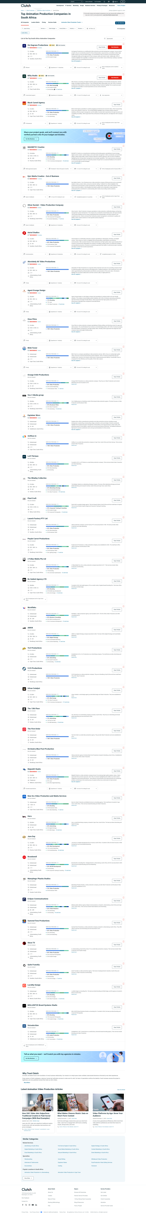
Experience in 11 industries (57, 67)
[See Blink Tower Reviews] (33, 350)
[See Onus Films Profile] (24, 320)
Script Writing (61, 1159)
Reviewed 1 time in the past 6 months (60, 168)
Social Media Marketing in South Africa (68, 1149)
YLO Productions (35, 648)
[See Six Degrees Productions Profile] (24, 46)
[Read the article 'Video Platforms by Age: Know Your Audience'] (108, 1112)
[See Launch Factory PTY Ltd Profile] (24, 519)
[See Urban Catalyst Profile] (24, 689)
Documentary (28, 1166)
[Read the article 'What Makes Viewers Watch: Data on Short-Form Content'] (73, 1112)
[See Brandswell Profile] (24, 857)
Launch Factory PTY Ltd (38, 518)
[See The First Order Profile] (24, 729)
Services (43, 28)
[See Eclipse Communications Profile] (24, 899)
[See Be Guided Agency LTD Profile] (24, 580)
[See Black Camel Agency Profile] (24, 103)
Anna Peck (74, 1118)
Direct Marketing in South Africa (100, 1152)
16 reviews (39, 149)
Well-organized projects (31, 168)
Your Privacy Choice (34, 1212)
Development (60, 5)
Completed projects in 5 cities (109, 254)
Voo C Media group (36, 395)
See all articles (121, 1089)
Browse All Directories (80, 1192)
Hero (30, 816)
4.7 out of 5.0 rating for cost (83, 95)
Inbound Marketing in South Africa (67, 1152)
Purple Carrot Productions (38, 539)
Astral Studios (33, 232)
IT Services (68, 5)
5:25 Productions (35, 668)
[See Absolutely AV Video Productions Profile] (24, 262)
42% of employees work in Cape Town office (111, 197)
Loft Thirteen (33, 456)
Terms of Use (62, 1212)
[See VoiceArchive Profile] (24, 1026)
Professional (29, 123)
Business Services (90, 5)
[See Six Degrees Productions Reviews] (33, 47)
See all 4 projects (75, 117)
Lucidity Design (34, 985)
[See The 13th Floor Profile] (24, 709)
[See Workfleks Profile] (24, 608)
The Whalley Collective (37, 478)
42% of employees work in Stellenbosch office (35, 1045)
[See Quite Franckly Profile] (24, 965)
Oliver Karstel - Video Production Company (45, 205)
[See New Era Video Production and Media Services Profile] (24, 796)
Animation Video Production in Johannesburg (37, 1172)
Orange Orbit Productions (38, 375)
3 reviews (39, 207)
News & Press (51, 1199)
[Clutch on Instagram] (29, 1205)
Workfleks (32, 607)
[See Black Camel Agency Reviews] (33, 105)
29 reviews (39, 47)
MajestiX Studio (34, 769)
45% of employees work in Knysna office (111, 168)
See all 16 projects (75, 163)
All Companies (25, 22)
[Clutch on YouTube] (33, 1205)
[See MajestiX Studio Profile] (24, 769)
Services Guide (52, 22)
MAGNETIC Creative (36, 147)
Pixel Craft (32, 498)
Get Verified (104, 1195)
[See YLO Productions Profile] (24, 648)
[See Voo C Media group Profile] (24, 395)
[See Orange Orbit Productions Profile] (24, 375)
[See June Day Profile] (24, 837)
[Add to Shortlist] (123, 44)
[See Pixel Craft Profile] (24, 499)
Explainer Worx (34, 415)
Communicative (29, 254)
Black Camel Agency (36, 103)
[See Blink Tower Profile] (24, 348)
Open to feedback (30, 197)
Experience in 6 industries (57, 95)
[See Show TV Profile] (24, 943)
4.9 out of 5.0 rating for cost (57, 197)
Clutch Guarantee (105, 1199)
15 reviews (39, 235)
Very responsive (105, 95)
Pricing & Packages (102, 5)
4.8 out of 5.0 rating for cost (83, 67)
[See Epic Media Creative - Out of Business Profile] (24, 177)
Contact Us (25, 1201)
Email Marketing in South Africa (33, 1152)
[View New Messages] (108, 1)
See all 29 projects (75, 61)
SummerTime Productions (39, 921)
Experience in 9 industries (57, 254)
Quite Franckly (34, 965)
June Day (31, 836)
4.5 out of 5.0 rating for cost (83, 254)
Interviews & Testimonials (31, 1162)
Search (72, 1)
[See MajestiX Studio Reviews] (33, 771)
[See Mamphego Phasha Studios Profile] (24, 879)
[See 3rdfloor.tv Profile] (24, 436)
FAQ (49, 1205)
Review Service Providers (81, 1195)
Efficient (28, 67)
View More (27, 1178)
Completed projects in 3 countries (84, 197)
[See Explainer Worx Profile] (24, 416)
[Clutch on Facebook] (23, 1205)
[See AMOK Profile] (24, 628)
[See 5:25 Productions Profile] (24, 669)
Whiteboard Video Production (99, 1159)
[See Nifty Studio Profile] (24, 76)
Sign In (116, 1)
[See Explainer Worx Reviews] (33, 417)
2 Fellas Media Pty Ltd (37, 559)
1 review (39, 264)
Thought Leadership (40, 1129)
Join (123, 1)
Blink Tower (32, 348)
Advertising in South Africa (32, 1146)
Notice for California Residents (51, 1212)
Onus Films (32, 319)
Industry (72, 28)
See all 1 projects (75, 274)
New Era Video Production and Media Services (47, 796)
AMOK (30, 628)
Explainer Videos (62, 1162)
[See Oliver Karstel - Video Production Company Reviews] (33, 207)
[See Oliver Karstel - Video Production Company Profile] (24, 205)
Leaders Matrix (35, 22)
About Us (50, 1192)
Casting (60, 1166)
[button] (43, 28)
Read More (27, 1082)
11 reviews (39, 78)
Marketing (76, 5)
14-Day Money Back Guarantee (82, 1199)
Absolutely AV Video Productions (41, 262)
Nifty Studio (32, 76)
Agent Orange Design (36, 290)
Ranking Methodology (54, 1202)
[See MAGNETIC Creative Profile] (24, 148)
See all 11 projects (75, 88)
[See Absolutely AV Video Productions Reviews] (33, 264)
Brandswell (32, 857)
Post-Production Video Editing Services (101, 1162)
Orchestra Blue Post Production (41, 749)
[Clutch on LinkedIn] (36, 1205)
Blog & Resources (79, 1202)
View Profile (102, 47)
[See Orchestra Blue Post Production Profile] (24, 749)
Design (82, 5)
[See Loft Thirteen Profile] (24, 457)
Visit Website (114, 47)
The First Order (34, 729)
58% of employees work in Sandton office (110, 67)
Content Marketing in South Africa (100, 1149)
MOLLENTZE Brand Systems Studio (42, 1005)
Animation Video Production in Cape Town (69, 1172)
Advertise (103, 1202)
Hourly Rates (63, 28)
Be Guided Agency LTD (37, 579)
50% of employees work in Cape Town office (34, 599)
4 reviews (39, 105)
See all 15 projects (75, 248)
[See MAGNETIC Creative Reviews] (33, 149)
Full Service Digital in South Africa (67, 1146)
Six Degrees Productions (38, 45)
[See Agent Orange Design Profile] (24, 291)
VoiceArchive (33, 1025)
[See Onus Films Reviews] (33, 321)
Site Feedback (25, 1198)
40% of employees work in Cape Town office (111, 123)
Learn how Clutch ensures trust (110, 15)
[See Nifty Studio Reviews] (33, 78)
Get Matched (121, 23)
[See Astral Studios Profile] (24, 233)
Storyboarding (28, 1159)
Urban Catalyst (34, 688)
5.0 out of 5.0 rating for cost (83, 123)
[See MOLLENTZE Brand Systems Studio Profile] (24, 1006)
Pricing (44, 22)
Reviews (80, 28)
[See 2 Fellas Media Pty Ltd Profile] (24, 559)
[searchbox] (30, 28)
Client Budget (52, 28)
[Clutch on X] (26, 1205)
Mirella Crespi (36, 1121)
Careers (50, 1195)
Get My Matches (30, 139)
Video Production (29, 1129)
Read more (74, 384)
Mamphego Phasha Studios (39, 879)
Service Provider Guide (107, 1205)
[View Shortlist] (104, 1)
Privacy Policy (25, 1212)
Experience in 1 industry (56, 123)
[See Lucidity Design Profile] (24, 985)
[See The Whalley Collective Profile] (24, 479)
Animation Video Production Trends (71, 22)
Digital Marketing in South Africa (33, 1149)
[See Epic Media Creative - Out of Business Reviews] (33, 178)
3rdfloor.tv (32, 436)
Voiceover (94, 1166)
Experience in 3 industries (57, 225)
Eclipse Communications (38, 899)
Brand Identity (74, 1126)
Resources (112, 5)
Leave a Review (88, 1)
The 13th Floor (34, 708)
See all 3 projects (75, 219)
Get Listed (103, 1192)
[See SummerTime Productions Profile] (24, 921)
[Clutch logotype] (26, 5)
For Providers (98, 1)
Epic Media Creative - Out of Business (43, 176)
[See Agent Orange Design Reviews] (33, 292)
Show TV (31, 943)
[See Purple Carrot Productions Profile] (24, 539)
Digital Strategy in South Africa (99, 1146)
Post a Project (121, 5)
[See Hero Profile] (24, 817)
